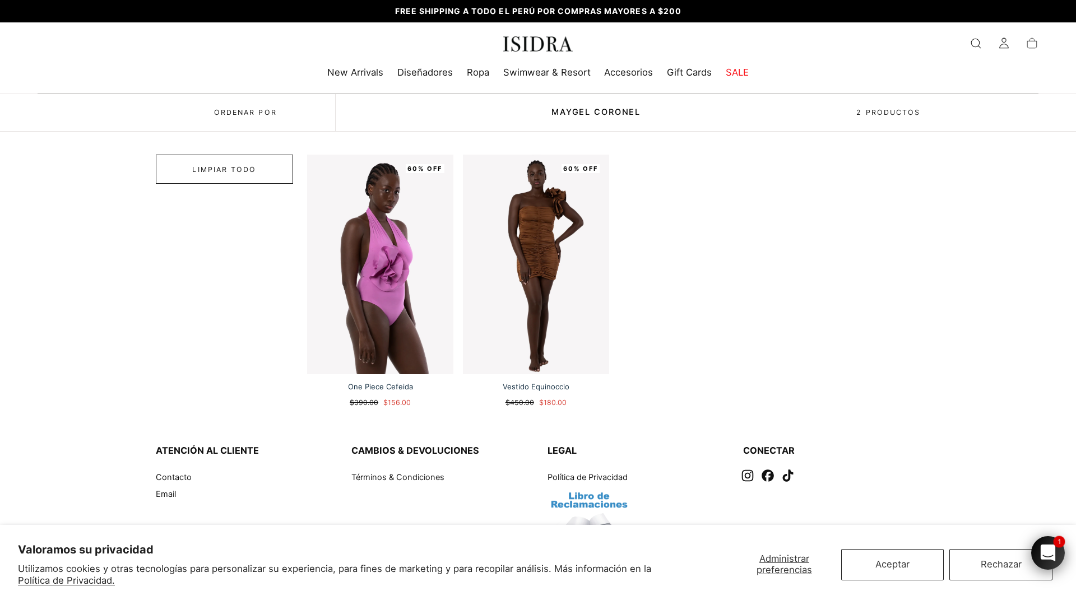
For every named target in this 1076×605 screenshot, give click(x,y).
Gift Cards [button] (689, 72)
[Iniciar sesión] (1004, 43)
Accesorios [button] (628, 72)
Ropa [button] (478, 72)
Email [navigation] (166, 494)
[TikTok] (788, 476)
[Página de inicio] (538, 45)
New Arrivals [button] (355, 72)
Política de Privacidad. (66, 580)
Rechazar (1001, 564)
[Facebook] (768, 476)
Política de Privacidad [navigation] (588, 477)
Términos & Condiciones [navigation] (397, 477)
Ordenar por (245, 112)
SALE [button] (737, 72)
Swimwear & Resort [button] (547, 72)
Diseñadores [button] (425, 72)
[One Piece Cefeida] (380, 264)
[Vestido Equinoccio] (536, 264)
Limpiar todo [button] (224, 169)
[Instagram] (748, 476)
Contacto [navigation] (174, 477)
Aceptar (892, 564)
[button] (976, 43)
